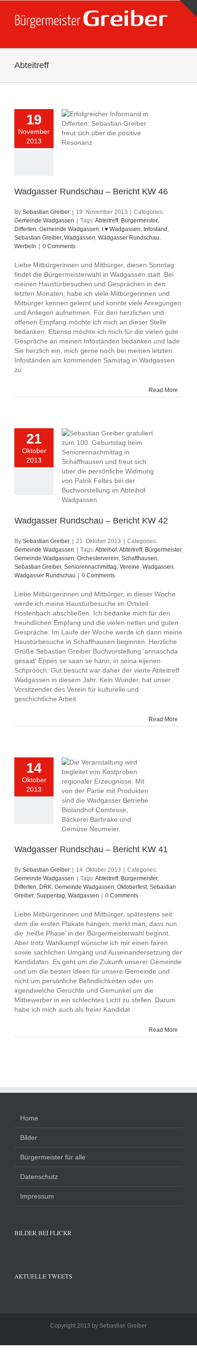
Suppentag (50, 895)
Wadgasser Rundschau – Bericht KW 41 (91, 849)
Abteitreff (106, 220)
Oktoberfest (132, 887)
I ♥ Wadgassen (121, 229)
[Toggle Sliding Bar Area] (188, 8)
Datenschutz (39, 1176)
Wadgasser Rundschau (128, 237)
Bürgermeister (139, 220)
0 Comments (59, 246)
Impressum (37, 1196)
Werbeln (25, 246)
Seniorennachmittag (90, 567)
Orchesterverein (98, 558)
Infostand (155, 229)
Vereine (130, 567)
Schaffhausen (139, 558)
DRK (45, 887)
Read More (163, 390)
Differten (25, 229)
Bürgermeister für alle (53, 1157)
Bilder (28, 1137)
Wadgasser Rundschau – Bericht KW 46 (91, 191)
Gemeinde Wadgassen (44, 220)
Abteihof (106, 549)
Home (29, 1118)
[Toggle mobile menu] (179, 34)
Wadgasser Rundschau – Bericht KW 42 (91, 520)
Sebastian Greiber (46, 212)
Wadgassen (79, 237)
